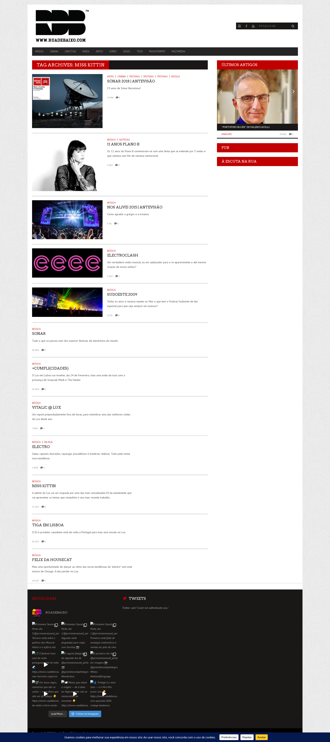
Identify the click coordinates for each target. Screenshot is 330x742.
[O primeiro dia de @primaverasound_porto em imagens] (104, 664)
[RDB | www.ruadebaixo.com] (72, 26)
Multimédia (178, 51)
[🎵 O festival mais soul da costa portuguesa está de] (45, 664)
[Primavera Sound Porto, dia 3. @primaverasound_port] (45, 635)
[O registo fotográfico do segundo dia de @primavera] (75, 664)
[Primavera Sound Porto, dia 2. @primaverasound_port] (75, 635)
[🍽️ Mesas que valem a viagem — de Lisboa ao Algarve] (75, 693)
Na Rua (48, 442)
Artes (99, 51)
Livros (113, 51)
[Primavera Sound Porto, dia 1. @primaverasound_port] (104, 635)
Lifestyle (70, 51)
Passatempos (157, 51)
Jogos (126, 51)
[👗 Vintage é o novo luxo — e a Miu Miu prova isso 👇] (104, 693)
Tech (140, 51)
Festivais (134, 76)
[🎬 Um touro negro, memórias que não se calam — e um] (45, 693)
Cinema (54, 51)
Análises (227, 134)
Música (39, 51)
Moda (85, 51)
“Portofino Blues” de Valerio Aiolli (246, 127)
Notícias (124, 139)
